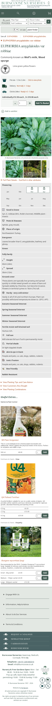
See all (3, 36)
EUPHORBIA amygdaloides (34, 36)
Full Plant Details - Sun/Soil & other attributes (22, 180)
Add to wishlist (9, 111)
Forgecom (24, 688)
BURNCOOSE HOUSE (20, 648)
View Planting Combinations (14, 389)
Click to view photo (34, 80)
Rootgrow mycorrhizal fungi (12, 560)
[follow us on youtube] (42, 688)
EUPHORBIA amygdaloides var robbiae (22, 40)
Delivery (13, 86)
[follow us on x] (48, 688)
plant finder (33, 29)
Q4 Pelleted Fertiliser (10, 497)
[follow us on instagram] (48, 682)
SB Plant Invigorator (10, 440)
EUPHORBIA (12, 36)
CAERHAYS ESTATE (19, 643)
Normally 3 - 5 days (24, 86)
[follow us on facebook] (42, 682)
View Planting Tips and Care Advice (18, 382)
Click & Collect (15, 92)
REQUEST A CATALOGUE (21, 634)
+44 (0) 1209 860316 (25, 661)
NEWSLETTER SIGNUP (20, 639)
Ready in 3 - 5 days (27, 92)
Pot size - (13, 80)
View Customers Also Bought (15, 386)
